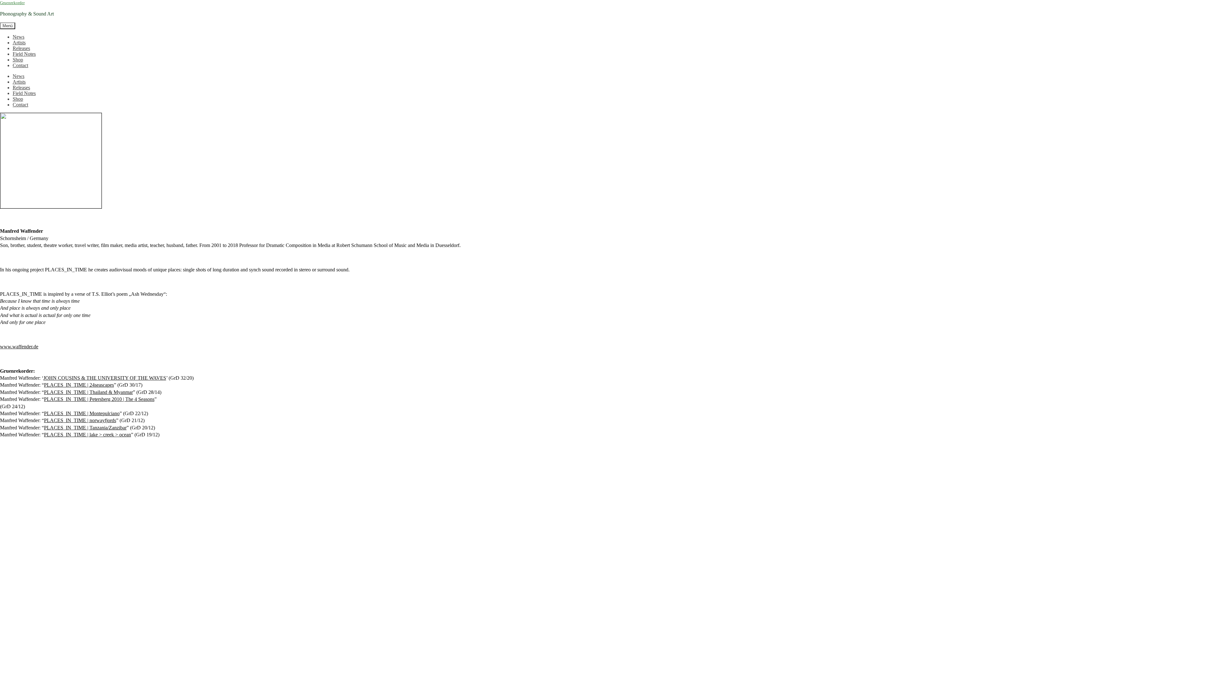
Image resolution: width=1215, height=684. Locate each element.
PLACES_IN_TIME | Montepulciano (82, 413)
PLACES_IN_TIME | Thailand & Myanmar (88, 392)
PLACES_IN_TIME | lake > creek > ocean (87, 434)
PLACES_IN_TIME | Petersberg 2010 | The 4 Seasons (99, 399)
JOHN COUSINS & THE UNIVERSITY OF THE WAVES (104, 378)
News (18, 37)
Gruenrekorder (12, 2)
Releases (21, 48)
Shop (18, 59)
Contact (20, 65)
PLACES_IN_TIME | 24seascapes (79, 385)
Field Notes (24, 54)
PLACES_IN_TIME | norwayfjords (80, 420)
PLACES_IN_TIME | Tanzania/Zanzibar (85, 427)
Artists (19, 42)
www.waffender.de (19, 346)
